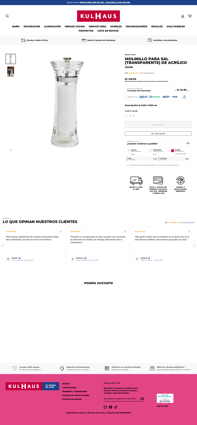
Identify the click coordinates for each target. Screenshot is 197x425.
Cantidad (131, 111)
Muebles (116, 26)
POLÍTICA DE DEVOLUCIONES (75, 395)
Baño (16, 26)
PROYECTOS (86, 30)
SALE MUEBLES (176, 26)
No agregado (158, 133)
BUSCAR (66, 384)
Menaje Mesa (97, 26)
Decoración (32, 26)
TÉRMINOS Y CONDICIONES (74, 392)
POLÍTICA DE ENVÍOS (71, 399)
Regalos (157, 26)
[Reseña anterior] (2, 245)
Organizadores (136, 26)
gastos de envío (142, 81)
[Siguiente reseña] (194, 245)
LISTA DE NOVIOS (107, 30)
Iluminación (52, 26)
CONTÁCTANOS (69, 388)
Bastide (130, 55)
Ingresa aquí (162, 406)
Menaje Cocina (75, 26)
